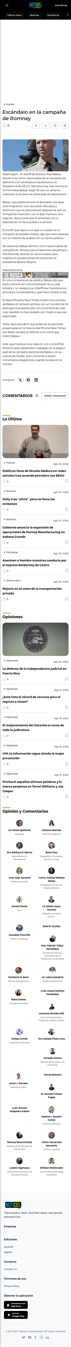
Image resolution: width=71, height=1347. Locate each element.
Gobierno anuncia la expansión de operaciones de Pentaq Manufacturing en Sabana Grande (33, 532)
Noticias (34, 15)
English (8, 1252)
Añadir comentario (55, 395)
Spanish (8, 1246)
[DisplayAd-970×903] (35, 275)
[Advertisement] (35, 57)
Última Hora (14, 15)
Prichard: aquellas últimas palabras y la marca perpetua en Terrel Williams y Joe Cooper (32, 786)
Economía (53, 15)
